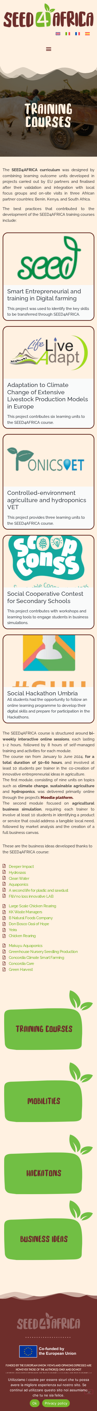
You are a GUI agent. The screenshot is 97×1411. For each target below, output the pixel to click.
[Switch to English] (58, 33)
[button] (48, 48)
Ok (34, 1403)
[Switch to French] (78, 33)
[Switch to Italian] (68, 33)
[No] (88, 1391)
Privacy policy (56, 1403)
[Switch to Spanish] (87, 33)
